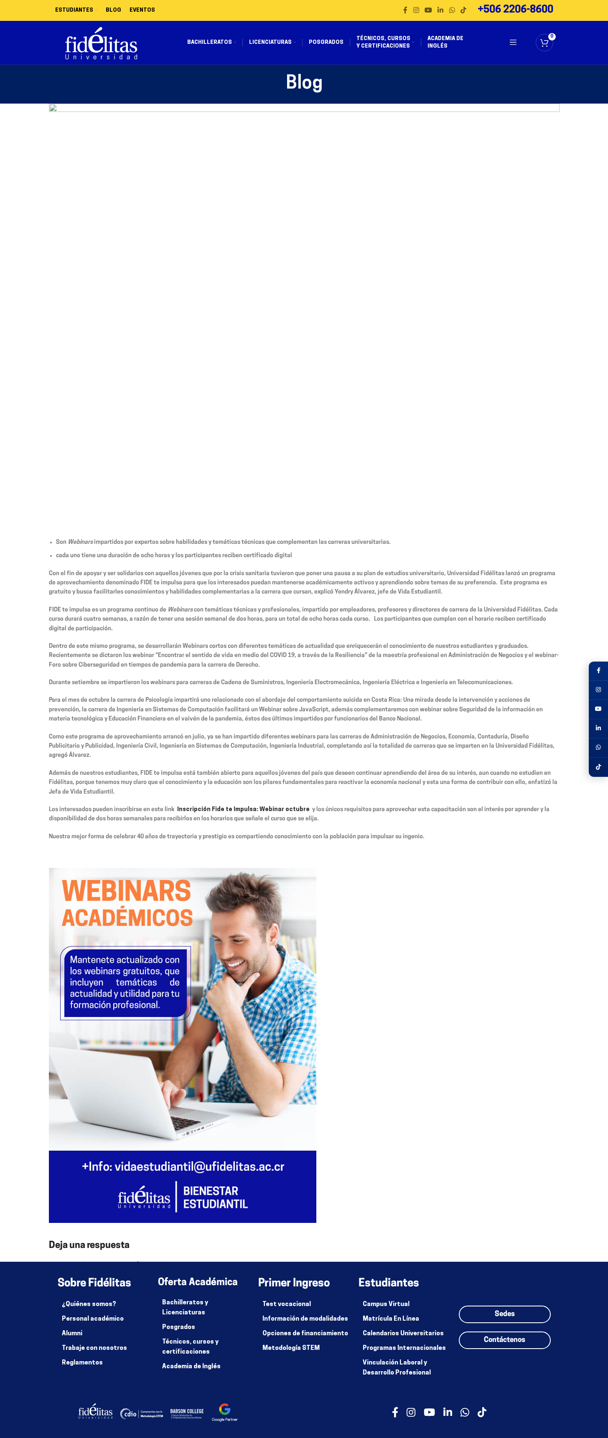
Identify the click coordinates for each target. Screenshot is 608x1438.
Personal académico (93, 1319)
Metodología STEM (291, 1348)
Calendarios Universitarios (403, 1334)
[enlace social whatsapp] (452, 10)
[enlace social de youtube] (428, 10)
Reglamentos (82, 1363)
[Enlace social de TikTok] (463, 10)
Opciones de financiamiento (305, 1334)
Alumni (72, 1334)
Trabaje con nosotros (94, 1348)
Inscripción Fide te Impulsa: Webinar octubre (244, 809)
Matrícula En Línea (391, 1319)
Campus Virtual (386, 1304)
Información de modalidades (305, 1319)
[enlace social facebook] (405, 10)
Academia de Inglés (191, 1367)
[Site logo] (101, 43)
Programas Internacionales (404, 1348)
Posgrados (178, 1327)
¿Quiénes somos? (89, 1304)
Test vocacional (286, 1304)
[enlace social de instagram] (416, 10)
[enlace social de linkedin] (440, 10)
